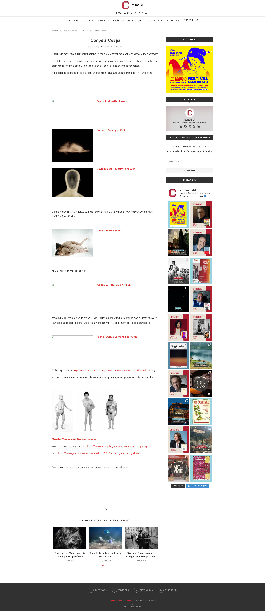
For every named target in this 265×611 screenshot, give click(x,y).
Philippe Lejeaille (102, 46)
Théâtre (117, 20)
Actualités (72, 20)
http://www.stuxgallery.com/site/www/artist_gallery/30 (119, 446)
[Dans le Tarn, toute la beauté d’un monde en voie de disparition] (105, 538)
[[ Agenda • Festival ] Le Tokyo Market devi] (178, 214)
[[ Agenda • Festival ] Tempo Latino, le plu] (201, 468)
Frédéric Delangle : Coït (111, 130)
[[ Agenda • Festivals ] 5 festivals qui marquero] (178, 299)
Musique (102, 20)
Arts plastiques (70, 31)
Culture (87, 20)
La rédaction (154, 20)
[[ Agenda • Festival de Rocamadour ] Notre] (178, 411)
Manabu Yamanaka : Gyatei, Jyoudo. (74, 439)
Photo (85, 31)
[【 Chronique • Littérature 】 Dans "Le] (178, 439)
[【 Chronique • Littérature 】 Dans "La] (201, 214)
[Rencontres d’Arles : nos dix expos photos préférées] (69, 538)
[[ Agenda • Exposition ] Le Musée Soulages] (178, 355)
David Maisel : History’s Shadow (116, 169)
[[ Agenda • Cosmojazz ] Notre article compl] (201, 355)
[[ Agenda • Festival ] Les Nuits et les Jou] (201, 411)
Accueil (55, 31)
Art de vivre (134, 20)
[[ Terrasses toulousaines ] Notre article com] (201, 439)
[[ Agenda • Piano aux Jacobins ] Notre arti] (178, 242)
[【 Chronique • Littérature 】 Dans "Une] (201, 327)
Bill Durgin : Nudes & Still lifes (114, 285)
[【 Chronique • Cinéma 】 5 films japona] (178, 271)
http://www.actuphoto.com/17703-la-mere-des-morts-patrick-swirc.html (113, 371)
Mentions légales (117, 601)
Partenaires (172, 20)
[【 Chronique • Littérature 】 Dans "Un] (178, 327)
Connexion (130, 601)
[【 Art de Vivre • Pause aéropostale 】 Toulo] (201, 383)
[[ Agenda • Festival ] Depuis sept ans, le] (201, 271)
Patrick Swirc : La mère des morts (117, 337)
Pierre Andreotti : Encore (112, 101)
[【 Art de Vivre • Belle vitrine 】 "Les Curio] (178, 468)
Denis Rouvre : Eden (109, 231)
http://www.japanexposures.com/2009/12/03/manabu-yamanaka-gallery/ (98, 453)
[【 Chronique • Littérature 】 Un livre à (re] (178, 383)
